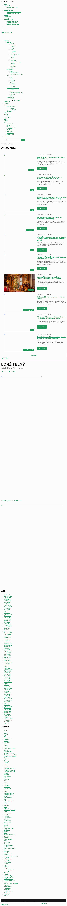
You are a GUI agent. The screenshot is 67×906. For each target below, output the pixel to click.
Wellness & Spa (8, 891)
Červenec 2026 (8, 596)
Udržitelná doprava (12, 21)
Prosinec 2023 (8, 643)
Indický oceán (10, 97)
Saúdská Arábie (14, 72)
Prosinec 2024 (8, 625)
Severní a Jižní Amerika (13, 88)
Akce (5, 732)
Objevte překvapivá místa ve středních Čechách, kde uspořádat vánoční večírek (49, 277)
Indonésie (13, 80)
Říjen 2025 (7, 610)
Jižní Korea (13, 82)
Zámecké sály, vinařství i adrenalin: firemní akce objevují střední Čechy (50, 218)
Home (2, 144)
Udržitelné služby (12, 22)
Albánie (12, 43)
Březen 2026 (7, 602)
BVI (11, 91)
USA (11, 95)
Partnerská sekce (9, 828)
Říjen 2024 (7, 628)
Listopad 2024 (8, 627)
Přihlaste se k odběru (13, 13)
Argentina (12, 89)
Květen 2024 (7, 636)
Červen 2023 (7, 653)
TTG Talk (6, 136)
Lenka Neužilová (42, 154)
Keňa (5, 796)
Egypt (5, 759)
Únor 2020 (7, 714)
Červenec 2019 (8, 719)
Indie (11, 79)
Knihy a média (8, 797)
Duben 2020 (7, 711)
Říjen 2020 (7, 702)
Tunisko (6, 873)
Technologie (7, 862)
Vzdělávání (7, 889)
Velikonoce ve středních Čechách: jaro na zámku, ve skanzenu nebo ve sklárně (49, 178)
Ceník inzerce (7, 16)
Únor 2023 (7, 659)
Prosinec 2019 (8, 717)
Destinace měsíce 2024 (10, 755)
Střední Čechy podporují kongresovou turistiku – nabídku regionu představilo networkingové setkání (51, 238)
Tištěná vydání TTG (12, 7)
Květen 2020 (7, 709)
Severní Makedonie (15, 62)
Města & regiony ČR (9, 810)
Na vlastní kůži (17, 100)
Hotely (9, 116)
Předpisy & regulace (9, 834)
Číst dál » (42, 168)
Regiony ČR (7, 102)
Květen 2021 (7, 691)
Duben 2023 (7, 656)
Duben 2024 (7, 637)
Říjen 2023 (7, 646)
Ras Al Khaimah (8, 839)
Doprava (6, 105)
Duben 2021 (7, 692)
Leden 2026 (7, 605)
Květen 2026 (7, 599)
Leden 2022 (7, 679)
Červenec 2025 (8, 614)
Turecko (6, 874)
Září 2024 (6, 630)
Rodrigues (7, 842)
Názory (6, 814)
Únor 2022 (7, 677)
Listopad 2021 (8, 682)
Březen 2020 (7, 712)
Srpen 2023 (7, 649)
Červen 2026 (7, 597)
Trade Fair (10, 130)
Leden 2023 (7, 660)
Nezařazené (7, 820)
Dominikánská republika (16, 92)
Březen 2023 (7, 657)
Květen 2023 (7, 654)
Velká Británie (7, 886)
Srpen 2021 (7, 686)
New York (6, 819)
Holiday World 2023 (9, 770)
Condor (12, 108)
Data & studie (8, 751)
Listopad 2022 (8, 663)
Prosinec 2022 (8, 662)
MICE (8, 9)
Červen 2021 (7, 689)
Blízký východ (10, 69)
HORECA (6, 114)
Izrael (11, 71)
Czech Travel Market (9, 748)
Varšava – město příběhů (11, 883)
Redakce (39, 902)
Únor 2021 (7, 695)
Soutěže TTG (7, 853)
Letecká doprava (11, 106)
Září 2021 (6, 685)
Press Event (10, 131)
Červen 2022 (7, 671)
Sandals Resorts (8, 845)
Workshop (10, 125)
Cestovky (6, 103)
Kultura (6, 799)
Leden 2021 (7, 697)
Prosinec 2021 (8, 680)
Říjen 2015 (7, 722)
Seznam (6, 850)
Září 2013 (6, 723)
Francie (12, 48)
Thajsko (12, 86)
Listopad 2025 (8, 608)
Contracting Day (11, 127)
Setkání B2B (10, 133)
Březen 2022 (7, 676)
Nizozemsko (7, 822)
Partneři (6, 15)
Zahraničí (6, 40)
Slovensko (13, 63)
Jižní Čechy (7, 785)
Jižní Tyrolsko (7, 788)
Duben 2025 (7, 619)
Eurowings (13, 109)
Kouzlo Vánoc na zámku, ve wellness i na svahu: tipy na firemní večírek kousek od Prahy (51, 198)
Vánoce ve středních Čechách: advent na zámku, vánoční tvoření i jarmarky (51, 257)
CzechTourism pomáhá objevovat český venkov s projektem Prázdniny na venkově (51, 337)
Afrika (5, 730)
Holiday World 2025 (9, 771)
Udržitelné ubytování (13, 24)
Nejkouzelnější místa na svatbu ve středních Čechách (51, 297)
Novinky (6, 825)
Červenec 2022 (8, 669)
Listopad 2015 (8, 720)
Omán (5, 827)
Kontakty (6, 18)
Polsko (12, 59)
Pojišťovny (7, 830)
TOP (5, 865)
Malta (11, 52)
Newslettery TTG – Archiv (14, 12)
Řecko (12, 68)
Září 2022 (6, 666)
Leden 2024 (7, 642)
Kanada (6, 791)
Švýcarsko (13, 66)
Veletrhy (6, 885)
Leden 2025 (7, 623)
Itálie (11, 49)
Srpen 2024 (7, 631)
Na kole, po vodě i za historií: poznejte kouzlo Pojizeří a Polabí (51, 158)
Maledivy (12, 83)
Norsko (12, 57)
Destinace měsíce (9, 753)
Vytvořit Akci (10, 134)
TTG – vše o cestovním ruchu (17, 902)
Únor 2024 (7, 640)
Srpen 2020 (7, 705)
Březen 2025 (7, 620)
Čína (11, 77)
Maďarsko (13, 51)
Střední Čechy (8, 859)
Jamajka (12, 94)
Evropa (9, 42)
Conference (10, 128)
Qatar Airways (8, 836)
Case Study (7, 739)
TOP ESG (6, 866)
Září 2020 (6, 703)
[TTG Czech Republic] (7, 33)
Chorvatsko (13, 45)
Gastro (9, 117)
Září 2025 (6, 611)
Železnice (9, 111)
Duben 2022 (7, 674)
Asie (8, 75)
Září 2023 (6, 648)
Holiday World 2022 (9, 768)
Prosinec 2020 (8, 699)
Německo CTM (8, 817)
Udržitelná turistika (9, 19)
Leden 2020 (7, 715)
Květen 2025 (7, 617)
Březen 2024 (7, 639)
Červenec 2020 (8, 706)
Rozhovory (7, 843)
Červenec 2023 (8, 651)
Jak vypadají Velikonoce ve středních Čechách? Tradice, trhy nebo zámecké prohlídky (51, 317)
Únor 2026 (7, 603)
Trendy (6, 868)
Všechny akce (10, 123)
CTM (5, 747)
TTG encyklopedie (9, 870)
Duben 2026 (7, 600)
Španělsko (13, 65)
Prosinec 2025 (8, 607)
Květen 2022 (7, 672)
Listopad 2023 (8, 645)
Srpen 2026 (7, 594)
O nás (5, 4)
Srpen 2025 (7, 613)
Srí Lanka (12, 85)
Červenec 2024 (8, 633)
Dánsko (12, 46)
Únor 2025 (7, 622)
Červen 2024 (7, 634)
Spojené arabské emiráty (16, 74)
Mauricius (12, 98)
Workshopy (7, 893)
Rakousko (13, 60)
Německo (13, 56)
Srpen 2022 (7, 668)
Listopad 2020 (8, 700)
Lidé (5, 112)
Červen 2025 (7, 616)
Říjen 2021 (7, 683)
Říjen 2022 (7, 665)
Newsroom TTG (41, 194)
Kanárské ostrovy (15, 54)
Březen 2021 (7, 694)
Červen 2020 (7, 708)
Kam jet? (6, 790)
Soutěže (6, 120)
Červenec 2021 (8, 688)
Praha (5, 833)
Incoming (6, 774)
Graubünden (7, 767)
